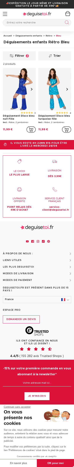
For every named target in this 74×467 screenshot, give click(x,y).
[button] (37, 299)
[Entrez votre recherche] (66, 23)
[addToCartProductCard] (31, 129)
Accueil (7, 36)
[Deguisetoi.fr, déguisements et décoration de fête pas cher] (37, 14)
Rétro (49, 36)
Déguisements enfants (28, 36)
